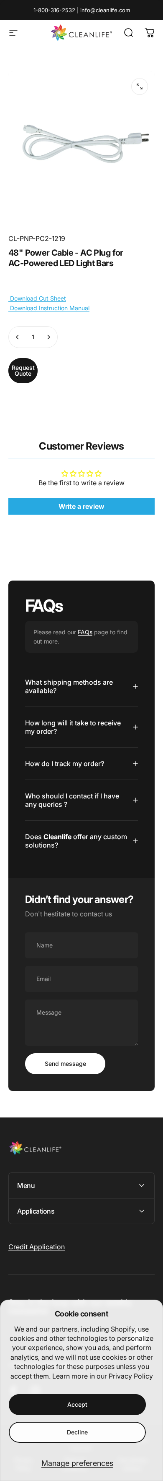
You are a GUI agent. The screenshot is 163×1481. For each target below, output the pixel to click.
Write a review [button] (81, 506)
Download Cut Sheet (37, 298)
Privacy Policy (131, 1376)
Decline (77, 1432)
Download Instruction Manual (48, 307)
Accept (77, 1404)
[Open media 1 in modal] (139, 86)
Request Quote (23, 370)
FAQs (85, 632)
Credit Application (36, 1247)
